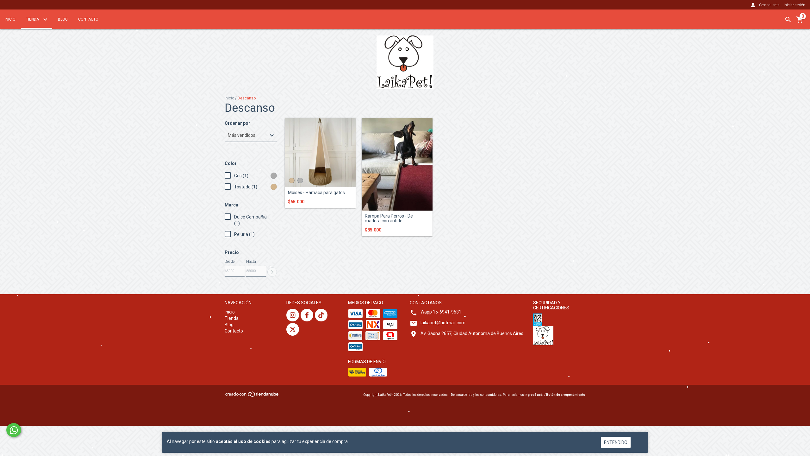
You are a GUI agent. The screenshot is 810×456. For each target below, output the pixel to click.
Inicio (10, 19)
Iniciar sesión (794, 5)
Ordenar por (237, 123)
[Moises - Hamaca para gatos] (320, 152)
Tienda (33, 19)
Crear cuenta (769, 5)
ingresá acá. (534, 394)
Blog (63, 19)
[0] (799, 21)
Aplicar (272, 272)
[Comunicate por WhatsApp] (13, 430)
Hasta (251, 261)
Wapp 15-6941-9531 (441, 311)
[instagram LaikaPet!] (292, 315)
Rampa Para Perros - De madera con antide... (389, 218)
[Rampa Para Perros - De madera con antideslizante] (397, 164)
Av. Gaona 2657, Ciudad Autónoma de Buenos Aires (472, 333)
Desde (229, 261)
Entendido (615, 442)
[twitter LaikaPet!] (292, 329)
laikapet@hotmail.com (443, 322)
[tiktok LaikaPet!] (321, 315)
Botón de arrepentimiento (565, 394)
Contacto (88, 19)
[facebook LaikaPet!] (307, 315)
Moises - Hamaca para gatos (316, 192)
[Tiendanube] (252, 396)
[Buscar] (788, 19)
